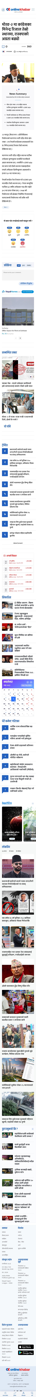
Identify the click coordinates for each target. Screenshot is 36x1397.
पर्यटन (20, 1236)
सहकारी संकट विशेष (8, 1329)
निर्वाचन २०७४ (6, 1339)
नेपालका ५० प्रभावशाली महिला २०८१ (23, 1276)
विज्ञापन (20, 1336)
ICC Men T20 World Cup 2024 (7, 1268)
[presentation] (16, 338)
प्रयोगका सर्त (21, 1332)
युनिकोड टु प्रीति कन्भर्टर (22, 1319)
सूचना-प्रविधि (22, 1249)
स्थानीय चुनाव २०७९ (8, 1342)
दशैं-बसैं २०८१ (6, 1361)
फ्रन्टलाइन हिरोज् (23, 1310)
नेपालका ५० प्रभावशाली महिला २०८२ (23, 1268)
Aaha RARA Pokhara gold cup (8, 1277)
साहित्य (4, 1239)
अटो (19, 1245)
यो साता (11, 851)
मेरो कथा (20, 1306)
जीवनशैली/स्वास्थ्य (7, 1249)
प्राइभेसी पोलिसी (23, 1339)
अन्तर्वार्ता (4, 1242)
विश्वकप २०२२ (6, 1357)
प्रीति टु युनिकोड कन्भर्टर (22, 1314)
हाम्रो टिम (20, 1329)
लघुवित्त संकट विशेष (8, 1332)
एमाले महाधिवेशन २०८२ (7, 1353)
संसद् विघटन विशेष (7, 1336)
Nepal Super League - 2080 (7, 1282)
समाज (4, 1232)
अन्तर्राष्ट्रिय (5, 1255)
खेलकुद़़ (4, 1245)
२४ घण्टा (4, 851)
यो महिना (18, 851)
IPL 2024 (5, 1273)
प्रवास (3, 1252)
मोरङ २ (5, 207)
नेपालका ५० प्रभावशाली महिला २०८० (23, 1283)
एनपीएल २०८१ (6, 1264)
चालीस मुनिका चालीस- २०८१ (22, 1302)
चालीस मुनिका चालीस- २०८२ (22, 1297)
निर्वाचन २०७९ (6, 1345)
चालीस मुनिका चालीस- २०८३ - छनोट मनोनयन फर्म (23, 1290)
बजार (19, 1232)
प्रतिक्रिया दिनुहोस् (26, 283)
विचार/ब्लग (5, 1236)
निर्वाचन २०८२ (6, 1349)
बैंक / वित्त (21, 1242)
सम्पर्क (20, 1342)
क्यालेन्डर (8, 682)
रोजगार (20, 1239)
